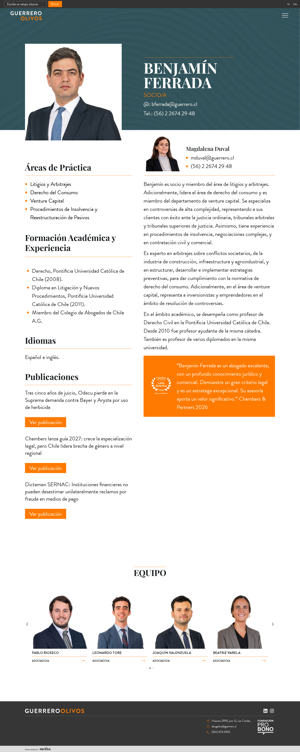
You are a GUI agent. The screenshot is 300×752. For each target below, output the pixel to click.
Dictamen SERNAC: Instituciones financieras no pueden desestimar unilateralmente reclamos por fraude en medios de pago (76, 491)
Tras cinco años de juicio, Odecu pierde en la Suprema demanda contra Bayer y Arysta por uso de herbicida (76, 400)
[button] (27, 624)
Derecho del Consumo (54, 192)
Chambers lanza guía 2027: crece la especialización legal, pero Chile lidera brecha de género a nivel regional (78, 446)
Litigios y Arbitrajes (50, 184)
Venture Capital (47, 201)
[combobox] (25, 4)
